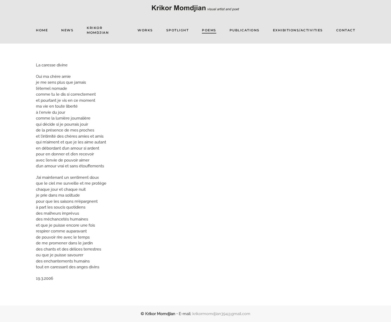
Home (42, 30)
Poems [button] (209, 30)
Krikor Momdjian (98, 30)
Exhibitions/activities (298, 30)
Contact (345, 30)
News (67, 30)
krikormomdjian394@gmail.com (221, 313)
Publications (245, 30)
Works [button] (145, 30)
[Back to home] (195, 8)
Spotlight (177, 30)
